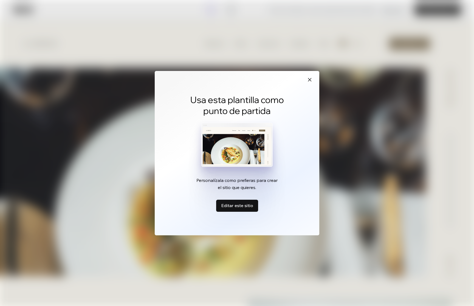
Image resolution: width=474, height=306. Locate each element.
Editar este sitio (237, 205)
